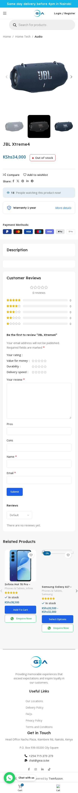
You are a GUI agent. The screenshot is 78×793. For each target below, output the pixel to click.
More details (63, 208)
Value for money (18, 360)
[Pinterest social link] (22, 181)
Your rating (14, 355)
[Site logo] (39, 13)
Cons (10, 440)
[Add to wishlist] (31, 555)
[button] (20, 610)
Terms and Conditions (39, 727)
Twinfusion (56, 778)
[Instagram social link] (35, 769)
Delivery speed (17, 372)
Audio (39, 36)
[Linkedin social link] (27, 181)
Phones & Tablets (15, 588)
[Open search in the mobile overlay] (42, 25)
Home (7, 36)
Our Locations (34, 701)
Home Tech (22, 36)
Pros (10, 424)
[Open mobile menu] (5, 13)
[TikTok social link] (49, 769)
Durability (13, 366)
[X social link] (17, 181)
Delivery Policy (34, 707)
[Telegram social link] (32, 181)
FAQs (29, 714)
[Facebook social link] (13, 181)
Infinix (29, 588)
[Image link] (39, 661)
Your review (16, 379)
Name (12, 456)
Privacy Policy (34, 720)
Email (11, 473)
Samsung (47, 594)
